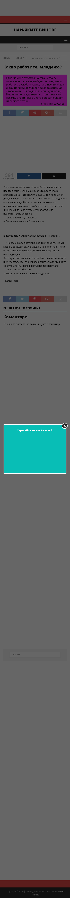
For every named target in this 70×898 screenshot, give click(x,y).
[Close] (65, 426)
